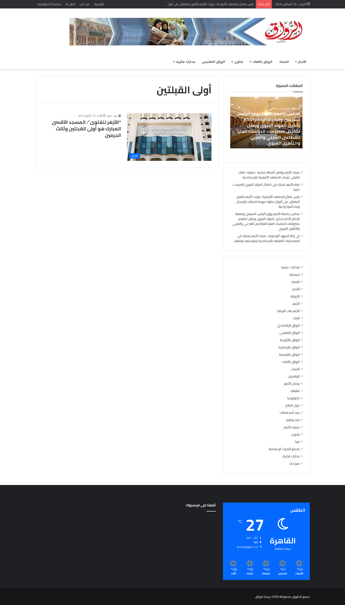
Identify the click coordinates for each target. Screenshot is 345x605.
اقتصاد (284, 62)
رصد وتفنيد (293, 419)
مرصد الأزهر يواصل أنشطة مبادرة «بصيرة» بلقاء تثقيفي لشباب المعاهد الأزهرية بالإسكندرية (269, 174)
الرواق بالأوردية (290, 340)
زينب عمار (112, 115)
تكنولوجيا (293, 398)
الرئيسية (99, 4)
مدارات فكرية (185, 62)
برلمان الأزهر (292, 383)
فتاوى (238, 62)
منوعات (294, 463)
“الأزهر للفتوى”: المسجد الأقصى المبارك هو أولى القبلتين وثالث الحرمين (86, 128)
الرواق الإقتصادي (288, 325)
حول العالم (292, 405)
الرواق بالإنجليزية (289, 347)
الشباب (295, 369)
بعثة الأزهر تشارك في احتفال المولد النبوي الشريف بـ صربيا (266, 186)
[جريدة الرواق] (189, 31)
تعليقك (295, 390)
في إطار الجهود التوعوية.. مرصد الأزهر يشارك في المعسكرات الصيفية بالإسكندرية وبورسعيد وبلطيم (267, 238)
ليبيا (297, 441)
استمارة (294, 274)
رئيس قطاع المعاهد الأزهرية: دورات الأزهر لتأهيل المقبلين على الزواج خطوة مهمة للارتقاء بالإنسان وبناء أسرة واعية (179, 4)
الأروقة (295, 296)
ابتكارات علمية (290, 267)
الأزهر (296, 303)
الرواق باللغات (262, 62)
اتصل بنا (70, 4)
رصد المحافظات (290, 412)
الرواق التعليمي (213, 62)
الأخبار (302, 62)
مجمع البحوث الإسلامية (284, 449)
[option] (266, 122)
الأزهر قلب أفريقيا (288, 310)
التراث (296, 318)
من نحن (84, 4)
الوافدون (294, 376)
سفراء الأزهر (292, 427)
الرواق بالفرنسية (289, 354)
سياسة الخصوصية (49, 4)
